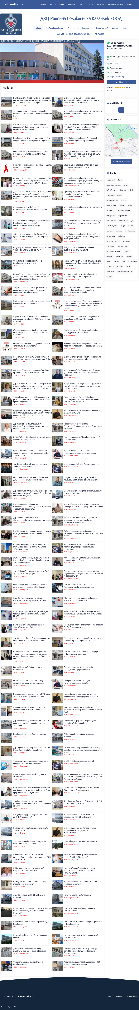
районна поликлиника (124, 272)
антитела (110, 210)
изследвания (111, 221)
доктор (116, 261)
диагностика (111, 205)
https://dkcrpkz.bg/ (117, 77)
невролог (121, 236)
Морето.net (11, 1007)
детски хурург (112, 226)
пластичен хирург (113, 241)
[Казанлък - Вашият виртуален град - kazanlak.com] (15, 4)
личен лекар (111, 236)
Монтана (18, 1007)
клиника (109, 277)
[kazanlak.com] (26, 996)
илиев (126, 185)
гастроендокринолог (114, 231)
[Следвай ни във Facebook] (121, 110)
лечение (129, 256)
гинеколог (126, 241)
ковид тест (111, 216)
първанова (110, 195)
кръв (130, 205)
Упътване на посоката (121, 162)
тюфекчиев (111, 180)
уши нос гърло (122, 246)
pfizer (128, 267)
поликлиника (132, 261)
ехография (110, 272)
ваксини (123, 190)
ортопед (110, 256)
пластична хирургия (114, 185)
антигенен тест (123, 210)
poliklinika (110, 267)
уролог (130, 226)
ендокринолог (130, 231)
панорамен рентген (114, 251)
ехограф (124, 200)
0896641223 (118, 64)
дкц (123, 261)
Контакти (132, 996)
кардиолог (119, 256)
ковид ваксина (112, 190)
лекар (109, 261)
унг (132, 221)
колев (120, 180)
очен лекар (110, 246)
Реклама (119, 996)
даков (131, 190)
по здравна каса (112, 200)
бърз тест (122, 216)
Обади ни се (122, 82)
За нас (109, 996)
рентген (127, 251)
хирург (122, 226)
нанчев (119, 195)
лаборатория (123, 221)
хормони (122, 205)
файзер (120, 267)
